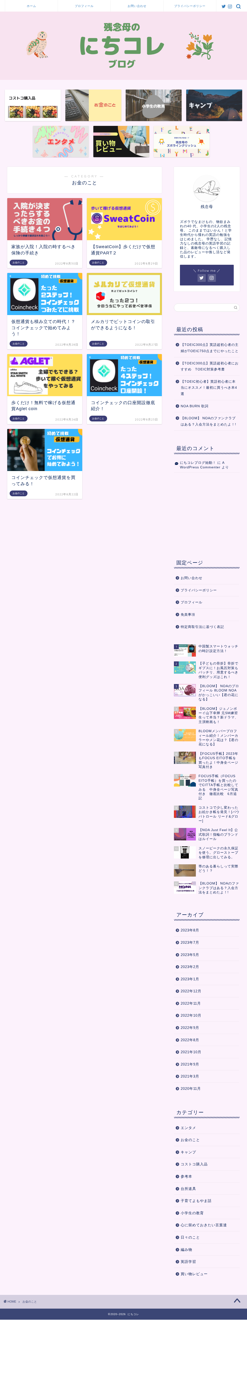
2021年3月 (190, 1076)
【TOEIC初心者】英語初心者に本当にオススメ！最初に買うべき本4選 (209, 388)
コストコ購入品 (194, 1164)
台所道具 (188, 1189)
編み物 (186, 1249)
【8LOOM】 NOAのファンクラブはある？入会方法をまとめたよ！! (208, 421)
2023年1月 (190, 979)
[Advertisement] (207, 515)
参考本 (186, 1176)
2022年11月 (191, 1003)
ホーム (31, 6)
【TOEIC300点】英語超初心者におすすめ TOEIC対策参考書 (210, 366)
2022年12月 (191, 991)
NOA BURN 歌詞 (194, 406)
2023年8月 (190, 930)
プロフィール (84, 6)
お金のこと (190, 1140)
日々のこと (190, 1237)
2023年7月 (190, 942)
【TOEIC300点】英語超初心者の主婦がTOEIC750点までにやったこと (210, 348)
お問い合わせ (137, 6)
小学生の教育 (192, 1213)
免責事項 (188, 614)
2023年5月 (190, 955)
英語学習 (188, 1262)
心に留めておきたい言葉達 (204, 1225)
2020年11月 (191, 1088)
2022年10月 (191, 1015)
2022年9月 (190, 1028)
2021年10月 (191, 1052)
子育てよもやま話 (196, 1201)
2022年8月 (190, 1040)
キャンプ (188, 1152)
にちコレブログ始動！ (198, 463)
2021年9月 (190, 1064)
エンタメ (188, 1128)
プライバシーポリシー (190, 6)
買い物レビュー (194, 1274)
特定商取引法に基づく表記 (202, 627)
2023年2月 (190, 967)
